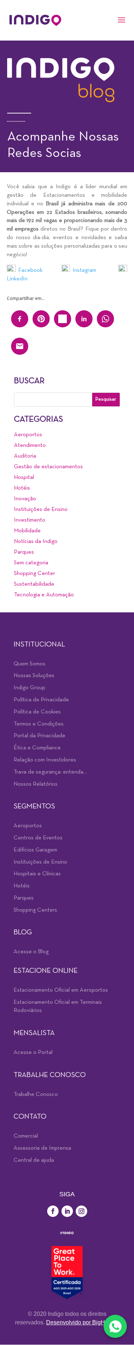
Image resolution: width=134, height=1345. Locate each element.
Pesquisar (105, 399)
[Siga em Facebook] (53, 1211)
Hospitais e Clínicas (37, 873)
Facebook (30, 270)
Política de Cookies (37, 712)
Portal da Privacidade (39, 735)
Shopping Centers (35, 910)
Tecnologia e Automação (44, 594)
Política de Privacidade (41, 699)
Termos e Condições (39, 724)
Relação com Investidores (45, 760)
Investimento (29, 520)
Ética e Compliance (37, 747)
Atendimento (30, 445)
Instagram (84, 270)
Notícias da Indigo (36, 541)
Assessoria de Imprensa (42, 1148)
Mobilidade (27, 530)
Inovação (25, 498)
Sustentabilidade (34, 584)
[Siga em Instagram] (81, 1211)
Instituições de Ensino (41, 509)
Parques (24, 552)
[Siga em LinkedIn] (67, 1211)
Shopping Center (34, 573)
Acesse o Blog (31, 951)
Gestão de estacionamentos (48, 466)
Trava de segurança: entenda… (50, 772)
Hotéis (22, 488)
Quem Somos (29, 663)
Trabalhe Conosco (36, 1094)
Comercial (26, 1136)
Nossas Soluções (34, 675)
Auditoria (25, 456)
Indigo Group (29, 687)
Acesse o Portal (33, 1052)
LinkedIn (18, 278)
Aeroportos (28, 434)
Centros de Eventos (38, 837)
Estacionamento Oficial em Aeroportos (61, 990)
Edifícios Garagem (35, 850)
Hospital (24, 477)
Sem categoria (31, 562)
